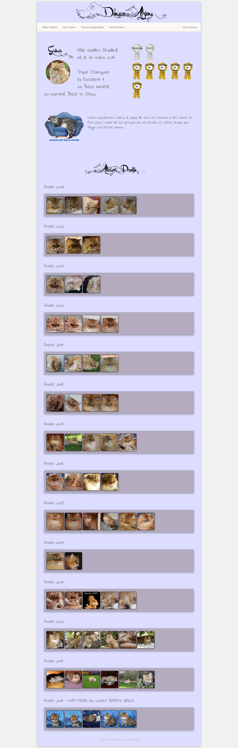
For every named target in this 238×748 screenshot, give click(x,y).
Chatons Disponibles (92, 27)
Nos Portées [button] (116, 27)
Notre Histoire (50, 27)
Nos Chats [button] (68, 27)
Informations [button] (189, 27)
